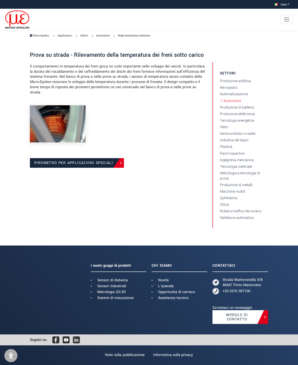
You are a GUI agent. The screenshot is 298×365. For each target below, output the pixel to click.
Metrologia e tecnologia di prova (240, 176)
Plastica (226, 146)
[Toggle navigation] (287, 19)
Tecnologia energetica (237, 120)
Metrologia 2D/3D (111, 292)
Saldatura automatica (237, 217)
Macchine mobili (232, 191)
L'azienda (166, 286)
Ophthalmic (229, 198)
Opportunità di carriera (176, 292)
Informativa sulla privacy (173, 354)
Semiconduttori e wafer (238, 133)
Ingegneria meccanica (237, 160)
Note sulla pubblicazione (125, 354)
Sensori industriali (111, 286)
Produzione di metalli (236, 184)
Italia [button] (283, 4)
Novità (163, 280)
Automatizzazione (234, 94)
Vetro (224, 127)
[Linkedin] (76, 339)
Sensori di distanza (112, 280)
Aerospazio (228, 87)
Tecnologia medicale (236, 166)
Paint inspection (232, 153)
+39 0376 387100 (236, 291)
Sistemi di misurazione (115, 298)
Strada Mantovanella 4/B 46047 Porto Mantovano (243, 282)
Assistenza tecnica (173, 298)
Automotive (232, 100)
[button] (10, 355)
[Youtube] (66, 339)
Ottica (224, 204)
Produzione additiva (235, 80)
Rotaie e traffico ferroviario (241, 211)
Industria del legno (234, 140)
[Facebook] (55, 339)
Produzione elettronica (237, 113)
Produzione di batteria (237, 107)
